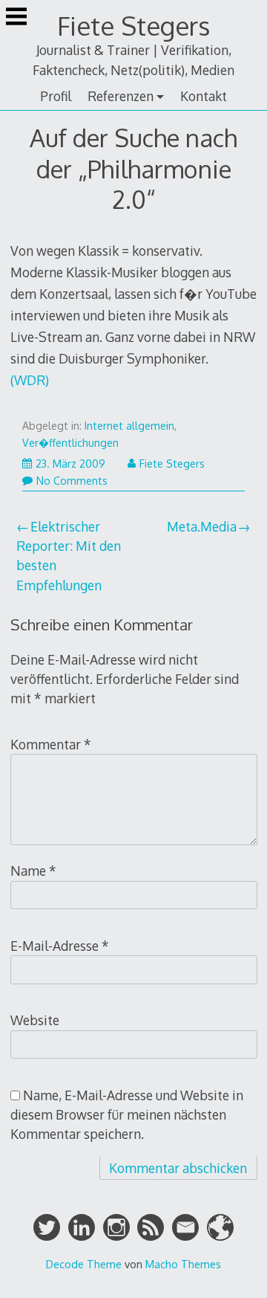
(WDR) (29, 380)
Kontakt (203, 96)
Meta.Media (202, 526)
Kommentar (50, 744)
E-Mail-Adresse (59, 945)
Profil (55, 96)
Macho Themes (183, 1263)
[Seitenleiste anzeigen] (16, 18)
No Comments (72, 480)
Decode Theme (84, 1263)
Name (33, 870)
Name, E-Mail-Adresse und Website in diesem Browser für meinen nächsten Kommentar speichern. (126, 1115)
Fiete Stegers (133, 26)
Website (34, 1020)
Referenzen (121, 96)
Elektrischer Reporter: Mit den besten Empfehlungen (68, 555)
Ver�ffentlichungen (70, 442)
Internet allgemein (129, 425)
